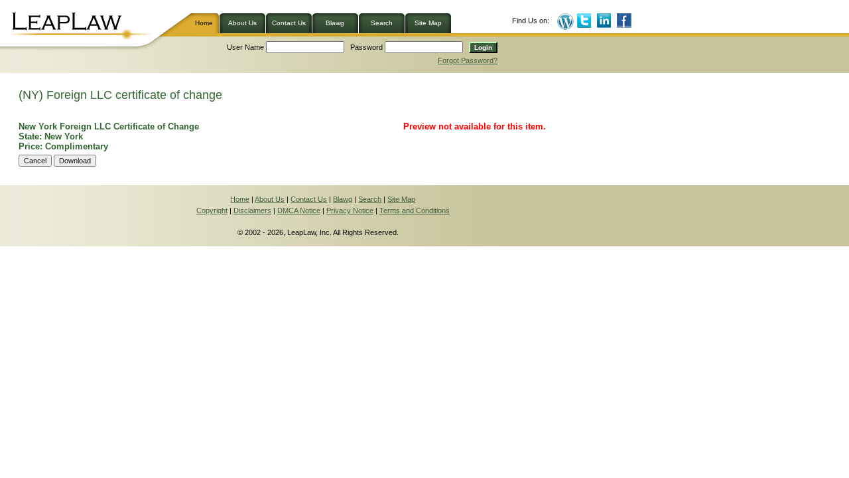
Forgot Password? (467, 60)
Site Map (428, 23)
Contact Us (289, 23)
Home (207, 23)
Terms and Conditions (414, 210)
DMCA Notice (298, 210)
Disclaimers (252, 210)
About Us (242, 23)
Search (382, 23)
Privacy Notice (349, 210)
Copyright (212, 210)
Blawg (335, 23)
